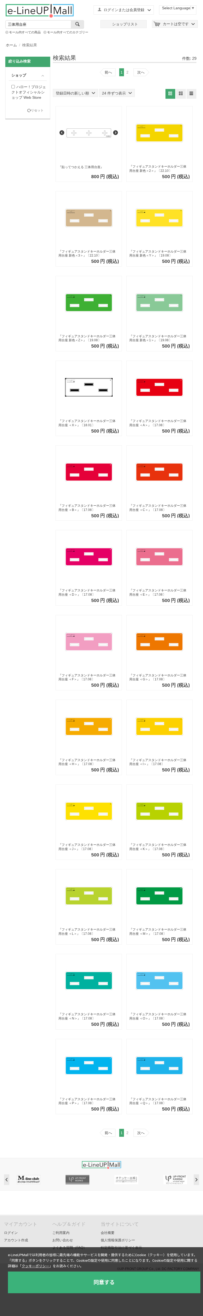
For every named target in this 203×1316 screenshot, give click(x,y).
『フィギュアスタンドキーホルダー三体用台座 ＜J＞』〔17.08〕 (87, 847)
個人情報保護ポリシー (118, 1240)
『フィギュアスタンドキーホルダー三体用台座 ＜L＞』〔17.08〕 (87, 932)
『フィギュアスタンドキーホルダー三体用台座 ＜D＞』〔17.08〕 (87, 592)
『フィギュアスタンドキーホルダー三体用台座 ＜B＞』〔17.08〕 (87, 508)
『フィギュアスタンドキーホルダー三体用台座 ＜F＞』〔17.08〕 (87, 677)
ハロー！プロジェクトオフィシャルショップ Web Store (28, 92)
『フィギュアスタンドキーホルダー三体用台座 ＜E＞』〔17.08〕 (157, 592)
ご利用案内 (61, 1233)
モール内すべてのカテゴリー (67, 32)
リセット (37, 110)
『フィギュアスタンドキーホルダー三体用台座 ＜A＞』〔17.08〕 (157, 423)
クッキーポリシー (35, 1266)
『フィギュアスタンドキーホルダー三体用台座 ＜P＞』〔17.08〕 (87, 1101)
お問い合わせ (62, 1240)
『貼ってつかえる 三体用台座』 (81, 167)
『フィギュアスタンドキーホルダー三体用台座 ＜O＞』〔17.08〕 (157, 1016)
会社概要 (107, 1233)
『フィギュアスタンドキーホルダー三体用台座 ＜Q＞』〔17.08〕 (157, 1101)
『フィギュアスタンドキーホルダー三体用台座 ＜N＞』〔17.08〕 (87, 1016)
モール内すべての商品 (25, 32)
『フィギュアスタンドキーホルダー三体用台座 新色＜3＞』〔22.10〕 (87, 254)
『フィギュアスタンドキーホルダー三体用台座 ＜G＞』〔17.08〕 (157, 677)
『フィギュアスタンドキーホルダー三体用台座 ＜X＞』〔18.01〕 (87, 423)
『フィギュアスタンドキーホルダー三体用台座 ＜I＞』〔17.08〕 (157, 762)
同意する (104, 1282)
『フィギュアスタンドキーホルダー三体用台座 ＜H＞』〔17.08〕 (87, 762)
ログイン (11, 1233)
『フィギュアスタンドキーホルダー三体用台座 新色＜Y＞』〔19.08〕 (157, 254)
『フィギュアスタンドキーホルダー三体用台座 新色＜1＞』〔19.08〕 (157, 338)
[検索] (77, 24)
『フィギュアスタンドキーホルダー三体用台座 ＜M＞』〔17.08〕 (157, 932)
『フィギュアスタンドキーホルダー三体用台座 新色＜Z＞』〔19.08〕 (87, 338)
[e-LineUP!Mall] (39, 10)
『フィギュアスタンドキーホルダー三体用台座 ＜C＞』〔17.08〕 (157, 508)
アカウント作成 (16, 1240)
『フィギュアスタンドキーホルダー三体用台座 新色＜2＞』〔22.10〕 (157, 169)
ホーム (11, 45)
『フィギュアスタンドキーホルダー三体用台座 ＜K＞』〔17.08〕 (157, 847)
